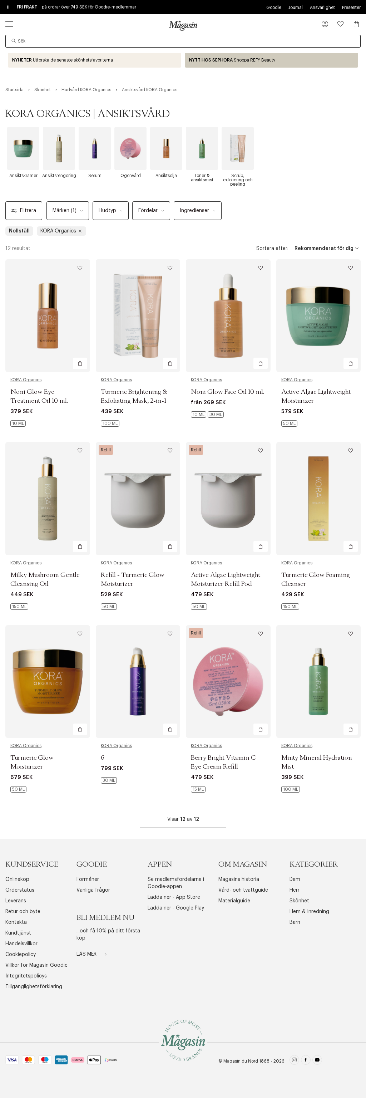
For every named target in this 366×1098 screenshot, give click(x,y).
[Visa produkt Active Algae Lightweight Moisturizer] (318, 315)
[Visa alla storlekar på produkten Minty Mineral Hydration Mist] (290, 789)
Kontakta (16, 922)
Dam (295, 879)
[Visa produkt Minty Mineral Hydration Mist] (318, 681)
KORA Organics (25, 380)
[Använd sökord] (14, 41)
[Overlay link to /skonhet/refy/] (271, 60)
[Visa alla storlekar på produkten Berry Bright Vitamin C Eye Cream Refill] (198, 789)
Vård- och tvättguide (243, 890)
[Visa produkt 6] (138, 681)
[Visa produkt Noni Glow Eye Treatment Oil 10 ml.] (47, 315)
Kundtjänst (18, 933)
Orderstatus (19, 890)
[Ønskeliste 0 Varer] (340, 24)
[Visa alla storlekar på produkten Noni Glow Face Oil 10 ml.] (207, 414)
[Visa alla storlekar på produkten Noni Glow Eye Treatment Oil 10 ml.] (18, 423)
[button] (325, 24)
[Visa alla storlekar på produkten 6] (109, 780)
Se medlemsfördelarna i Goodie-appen (176, 883)
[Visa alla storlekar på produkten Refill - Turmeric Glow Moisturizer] (109, 606)
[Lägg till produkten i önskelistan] (80, 268)
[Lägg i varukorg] (80, 363)
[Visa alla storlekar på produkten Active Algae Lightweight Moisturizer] (289, 423)
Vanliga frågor (93, 890)
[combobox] (183, 41)
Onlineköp (17, 879)
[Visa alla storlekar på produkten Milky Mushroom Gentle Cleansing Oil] (19, 606)
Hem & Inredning (309, 911)
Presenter (351, 7)
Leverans (15, 900)
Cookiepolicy (20, 954)
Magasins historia (238, 879)
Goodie (273, 7)
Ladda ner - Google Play (176, 908)
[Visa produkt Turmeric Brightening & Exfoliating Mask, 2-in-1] (138, 315)
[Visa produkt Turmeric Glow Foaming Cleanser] (318, 498)
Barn (295, 922)
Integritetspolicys (26, 976)
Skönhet (299, 900)
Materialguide (234, 900)
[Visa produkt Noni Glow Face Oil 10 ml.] (228, 315)
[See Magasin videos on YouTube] (317, 1061)
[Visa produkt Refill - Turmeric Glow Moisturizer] (138, 498)
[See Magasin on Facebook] (306, 1061)
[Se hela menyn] (9, 23)
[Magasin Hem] (183, 25)
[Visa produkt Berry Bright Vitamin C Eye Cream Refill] (228, 681)
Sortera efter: (272, 248)
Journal (295, 7)
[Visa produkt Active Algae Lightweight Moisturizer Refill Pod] (228, 498)
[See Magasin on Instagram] (294, 1061)
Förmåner (87, 879)
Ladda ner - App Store (174, 897)
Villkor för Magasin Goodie (36, 965)
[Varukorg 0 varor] (356, 24)
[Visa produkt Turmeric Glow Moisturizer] (47, 681)
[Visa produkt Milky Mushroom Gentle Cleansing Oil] (47, 498)
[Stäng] (295, 585)
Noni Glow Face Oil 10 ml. (227, 392)
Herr (295, 890)
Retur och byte (22, 911)
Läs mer (87, 954)
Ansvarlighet (322, 7)
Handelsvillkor (21, 943)
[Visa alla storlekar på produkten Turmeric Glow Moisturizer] (18, 789)
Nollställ (19, 231)
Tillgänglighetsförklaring (33, 986)
